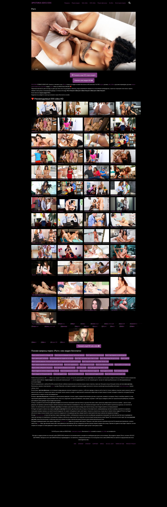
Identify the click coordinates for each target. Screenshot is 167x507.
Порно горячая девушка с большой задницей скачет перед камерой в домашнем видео (56, 361)
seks (71, 380)
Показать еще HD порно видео (84, 75)
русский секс (64, 421)
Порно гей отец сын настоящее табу (115, 374)
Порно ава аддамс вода (60, 374)
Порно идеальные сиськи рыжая (95, 355)
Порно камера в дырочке (121, 370)
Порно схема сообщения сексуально (42, 367)
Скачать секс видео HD (82, 80)
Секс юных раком (81, 367)
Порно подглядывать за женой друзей (115, 355)
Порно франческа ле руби (87, 364)
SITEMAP (80, 443)
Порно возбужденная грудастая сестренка (61, 358)
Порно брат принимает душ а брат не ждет (87, 358)
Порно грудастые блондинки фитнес (42, 374)
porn (38, 423)
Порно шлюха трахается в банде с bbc (42, 355)
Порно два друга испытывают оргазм (98, 367)
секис (52, 386)
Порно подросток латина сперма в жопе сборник (45, 370)
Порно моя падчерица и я (71, 364)
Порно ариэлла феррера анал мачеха (64, 367)
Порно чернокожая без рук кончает (109, 358)
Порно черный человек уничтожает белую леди (95, 361)
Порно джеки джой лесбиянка (40, 358)
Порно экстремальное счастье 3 (69, 370)
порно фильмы (40, 415)
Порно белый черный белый (76, 374)
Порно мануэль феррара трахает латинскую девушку (69, 355)
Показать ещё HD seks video (88, 346)
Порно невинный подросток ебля (94, 374)
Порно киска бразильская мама (104, 364)
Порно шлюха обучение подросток (89, 370)
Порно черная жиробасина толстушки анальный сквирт (47, 364)
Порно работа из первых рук (122, 364)
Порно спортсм (125, 358)
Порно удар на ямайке (106, 370)
